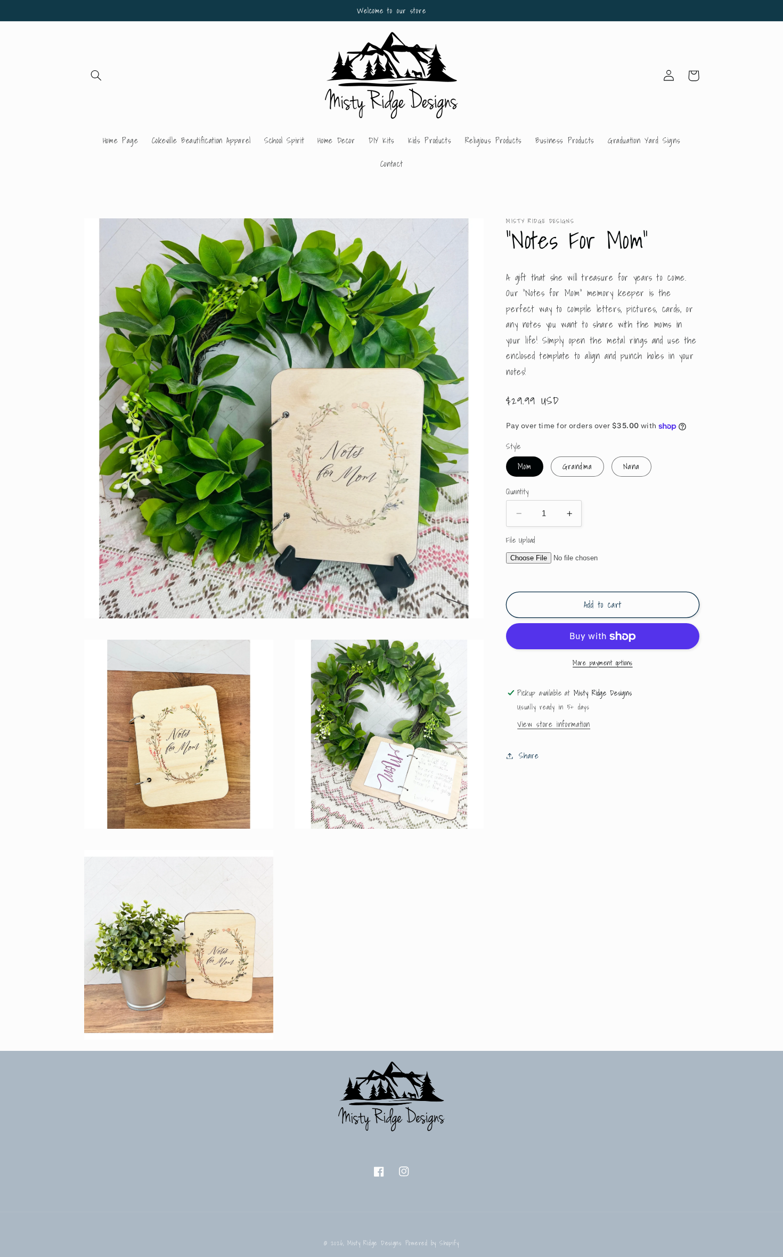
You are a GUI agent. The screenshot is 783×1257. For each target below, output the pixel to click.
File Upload (520, 540)
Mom (525, 466)
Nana (631, 466)
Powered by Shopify (432, 1243)
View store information (553, 725)
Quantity (517, 491)
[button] (96, 75)
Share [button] (529, 755)
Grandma (577, 466)
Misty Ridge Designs (374, 1243)
